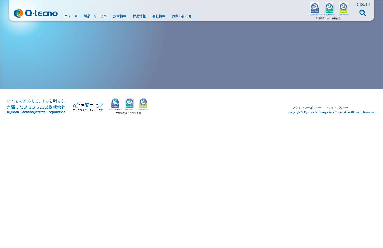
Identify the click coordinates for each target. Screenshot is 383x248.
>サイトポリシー (337, 107)
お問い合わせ (182, 16)
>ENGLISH (362, 4)
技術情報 (119, 16)
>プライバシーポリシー (306, 107)
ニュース (71, 16)
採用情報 (139, 16)
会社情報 (159, 16)
